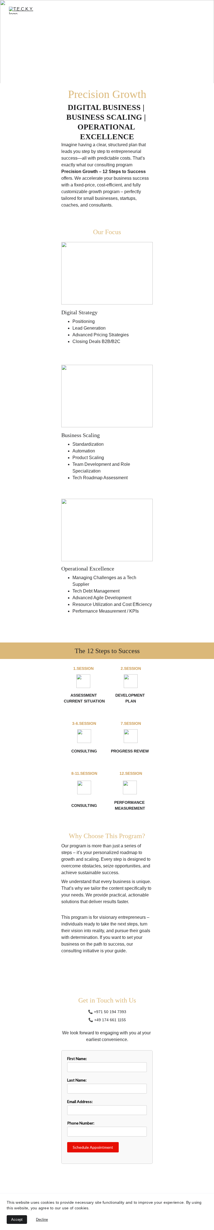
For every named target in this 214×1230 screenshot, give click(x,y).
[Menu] (201, 10)
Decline (42, 1219)
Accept (17, 1219)
